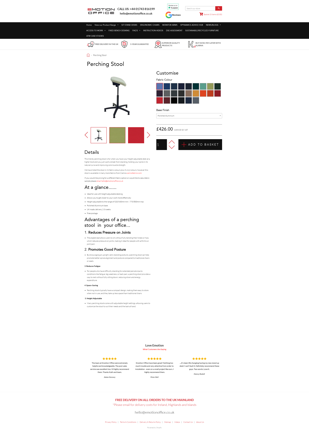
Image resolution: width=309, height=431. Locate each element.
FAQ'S (135, 30)
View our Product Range (105, 25)
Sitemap (167, 422)
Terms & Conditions (128, 422)
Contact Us (188, 422)
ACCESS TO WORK (94, 30)
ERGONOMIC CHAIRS (149, 25)
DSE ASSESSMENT (174, 30)
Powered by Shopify (154, 428)
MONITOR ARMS (169, 25)
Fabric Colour (164, 79)
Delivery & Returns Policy (150, 422)
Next (147, 135)
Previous (86, 135)
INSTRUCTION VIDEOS (153, 30)
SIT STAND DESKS (129, 25)
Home (89, 25)
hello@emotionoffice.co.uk (136, 13)
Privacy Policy (111, 422)
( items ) (213, 14)
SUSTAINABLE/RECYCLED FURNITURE (202, 30)
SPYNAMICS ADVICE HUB (191, 25)
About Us (200, 422)
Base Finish (162, 110)
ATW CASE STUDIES (95, 36)
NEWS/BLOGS (212, 25)
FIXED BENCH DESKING (119, 30)
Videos (177, 422)
